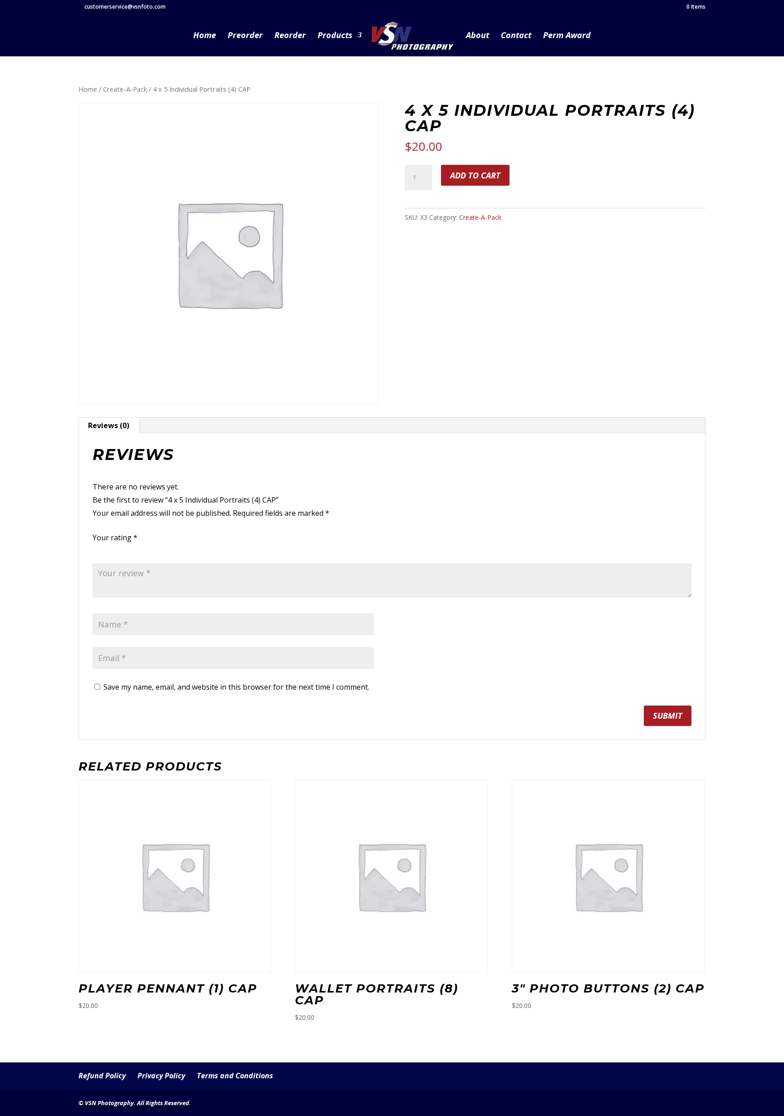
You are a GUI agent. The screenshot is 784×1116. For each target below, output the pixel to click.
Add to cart (475, 175)
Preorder (245, 36)
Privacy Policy (161, 1076)
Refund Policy (102, 1076)
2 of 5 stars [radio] (110, 549)
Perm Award (567, 36)
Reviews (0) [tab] (108, 425)
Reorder (290, 36)
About (477, 36)
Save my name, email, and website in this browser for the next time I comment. (236, 687)
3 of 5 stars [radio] (123, 549)
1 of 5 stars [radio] (98, 549)
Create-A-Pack (125, 89)
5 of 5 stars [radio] (148, 549)
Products (335, 36)
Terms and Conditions (235, 1076)
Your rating (115, 538)
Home (204, 36)
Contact (516, 36)
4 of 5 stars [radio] (136, 549)
